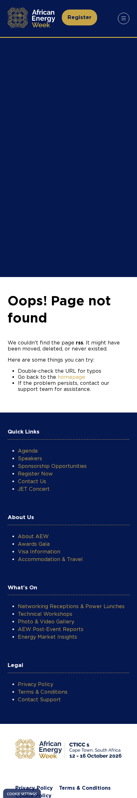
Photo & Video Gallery (46, 622)
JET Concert (34, 489)
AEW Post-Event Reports (50, 629)
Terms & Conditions (43, 692)
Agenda (28, 451)
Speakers (30, 458)
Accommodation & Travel (50, 559)
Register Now (35, 474)
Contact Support (39, 700)
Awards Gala (34, 544)
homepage (71, 377)
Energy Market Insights (47, 637)
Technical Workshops (45, 614)
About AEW (33, 536)
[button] (79, 17)
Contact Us (32, 481)
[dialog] (22, 793)
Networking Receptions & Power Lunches (71, 606)
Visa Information (39, 552)
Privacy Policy (35, 684)
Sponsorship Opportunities (52, 466)
